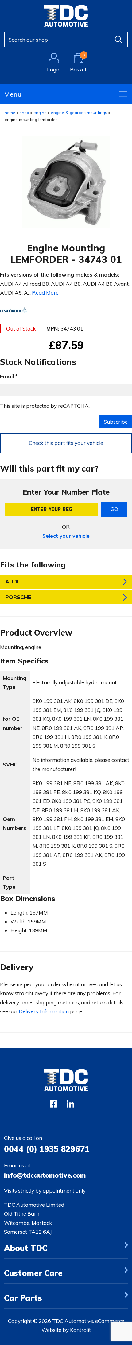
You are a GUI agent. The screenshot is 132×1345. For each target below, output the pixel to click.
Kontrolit (80, 1330)
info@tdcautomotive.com (45, 1175)
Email (7, 376)
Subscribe (116, 421)
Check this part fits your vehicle (66, 443)
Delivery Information (44, 1011)
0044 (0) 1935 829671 (47, 1149)
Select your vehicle (66, 536)
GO (114, 509)
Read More (45, 292)
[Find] (119, 39)
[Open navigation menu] (123, 94)
